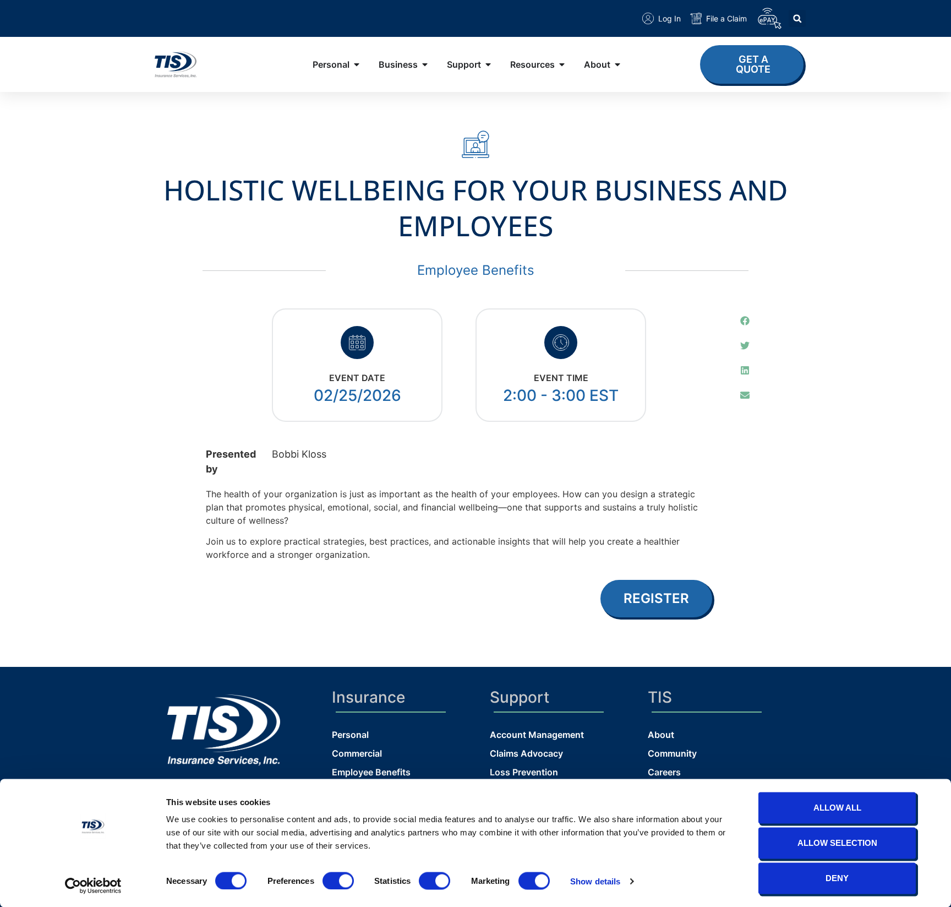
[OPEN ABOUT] (617, 64)
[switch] (338, 880)
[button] (797, 18)
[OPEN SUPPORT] (488, 64)
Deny (837, 878)
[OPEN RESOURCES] (562, 64)
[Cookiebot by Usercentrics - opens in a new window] (93, 885)
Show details (595, 881)
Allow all (837, 807)
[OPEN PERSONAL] (356, 64)
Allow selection (837, 843)
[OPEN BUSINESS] (424, 64)
